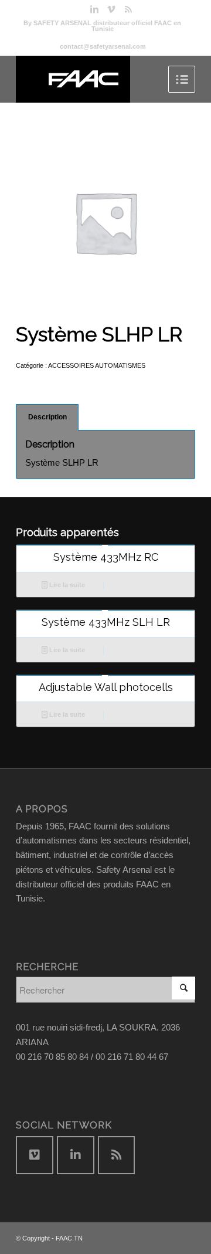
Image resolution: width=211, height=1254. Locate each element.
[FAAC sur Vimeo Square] (34, 1155)
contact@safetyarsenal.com (103, 46)
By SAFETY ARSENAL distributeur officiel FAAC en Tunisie (102, 25)
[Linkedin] (94, 9)
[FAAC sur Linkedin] (75, 1155)
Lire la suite (66, 584)
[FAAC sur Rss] (116, 1155)
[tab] (47, 417)
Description (47, 417)
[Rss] (128, 9)
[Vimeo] (111, 9)
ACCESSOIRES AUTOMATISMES (96, 365)
